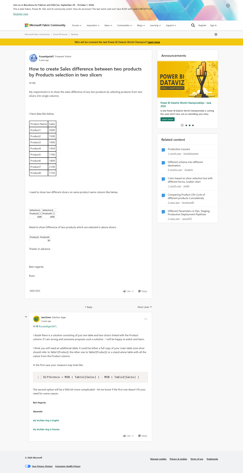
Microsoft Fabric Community (37, 34)
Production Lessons (179, 149)
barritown (46, 317)
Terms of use (196, 458)
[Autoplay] (182, 125)
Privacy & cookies (178, 458)
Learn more (154, 42)
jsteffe (186, 186)
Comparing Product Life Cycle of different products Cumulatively (186, 196)
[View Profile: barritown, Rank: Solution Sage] (36, 319)
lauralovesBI (188, 202)
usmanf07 (187, 218)
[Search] (193, 25)
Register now (20, 14)
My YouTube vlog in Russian (46, 429)
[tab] (186, 125)
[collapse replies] (26, 317)
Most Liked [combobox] (145, 307)
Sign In (213, 25)
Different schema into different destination (185, 163)
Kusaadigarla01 (46, 56)
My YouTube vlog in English (46, 420)
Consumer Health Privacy (68, 466)
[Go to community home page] (45, 25)
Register (202, 25)
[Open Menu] (216, 34)
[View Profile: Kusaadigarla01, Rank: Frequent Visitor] (33, 58)
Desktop (74, 34)
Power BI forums (60, 34)
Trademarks (212, 458)
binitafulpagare (191, 153)
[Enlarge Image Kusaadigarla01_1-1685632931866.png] (40, 238)
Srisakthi (188, 169)
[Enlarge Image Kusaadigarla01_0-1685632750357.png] (43, 214)
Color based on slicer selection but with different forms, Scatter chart (190, 180)
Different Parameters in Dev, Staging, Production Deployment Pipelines (189, 212)
